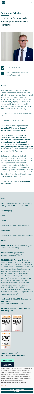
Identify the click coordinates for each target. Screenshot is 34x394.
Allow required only (17, 389)
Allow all (17, 391)
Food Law (4, 203)
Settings (3, 385)
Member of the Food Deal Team (17, 206)
